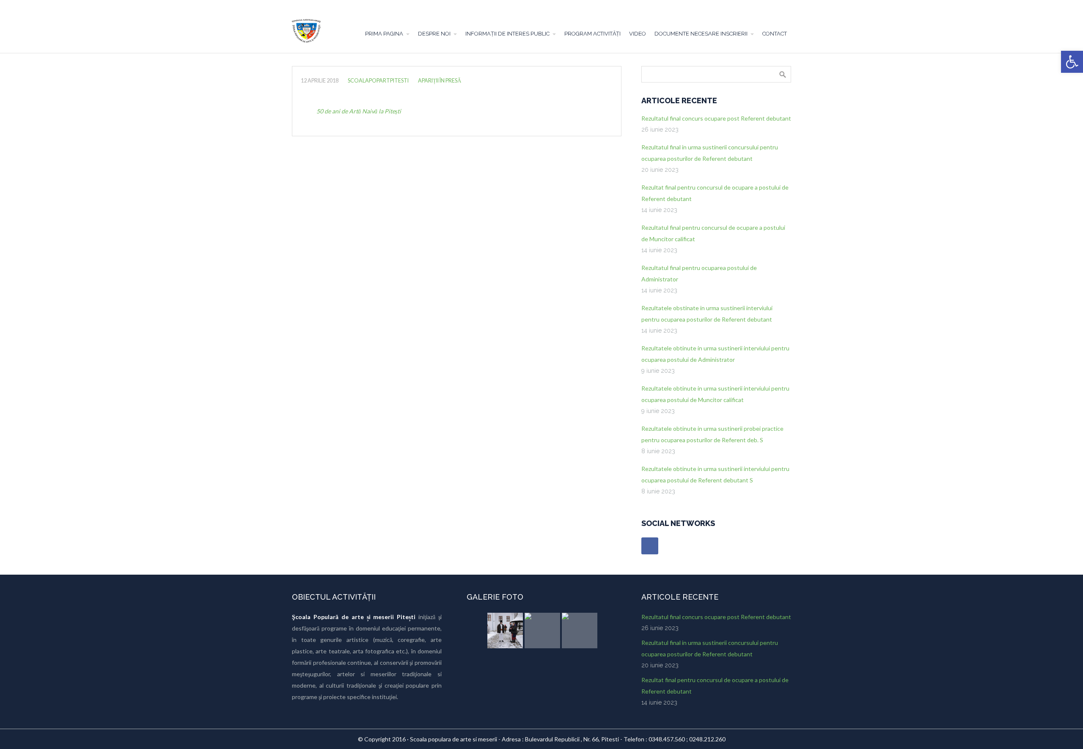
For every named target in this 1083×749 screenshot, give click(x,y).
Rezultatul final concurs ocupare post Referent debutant (716, 118)
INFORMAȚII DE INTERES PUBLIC (507, 33)
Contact (774, 33)
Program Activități (592, 33)
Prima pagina (384, 33)
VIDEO (637, 33)
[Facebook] (649, 545)
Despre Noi (434, 33)
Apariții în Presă (439, 80)
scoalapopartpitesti (378, 80)
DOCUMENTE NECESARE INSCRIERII (701, 33)
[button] (1072, 62)
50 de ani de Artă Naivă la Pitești (358, 111)
